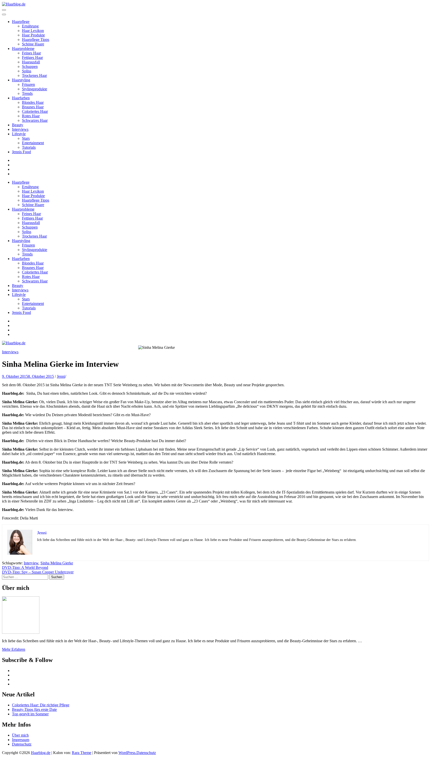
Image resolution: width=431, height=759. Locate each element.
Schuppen (30, 66)
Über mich (20, 735)
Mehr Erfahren (13, 649)
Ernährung (30, 26)
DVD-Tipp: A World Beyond (25, 567)
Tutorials (29, 147)
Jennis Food (21, 152)
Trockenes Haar (34, 75)
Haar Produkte (33, 35)
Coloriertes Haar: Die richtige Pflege (40, 705)
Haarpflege (20, 21)
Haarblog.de (40, 753)
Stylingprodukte (34, 89)
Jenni (61, 376)
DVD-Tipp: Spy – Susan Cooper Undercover (38, 572)
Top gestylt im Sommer (30, 714)
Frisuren (28, 84)
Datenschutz (21, 744)
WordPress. (127, 753)
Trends (27, 93)
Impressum (20, 740)
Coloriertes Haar (35, 111)
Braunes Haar (33, 107)
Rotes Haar (31, 116)
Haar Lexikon (33, 30)
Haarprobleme (23, 48)
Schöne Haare (33, 44)
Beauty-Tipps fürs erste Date (34, 709)
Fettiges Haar (32, 57)
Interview (31, 563)
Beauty (17, 125)
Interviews (20, 129)
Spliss (26, 71)
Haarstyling (21, 80)
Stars (26, 138)
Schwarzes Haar (35, 120)
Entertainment (33, 143)
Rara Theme (81, 753)
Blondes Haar (33, 102)
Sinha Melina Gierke (56, 563)
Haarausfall (31, 62)
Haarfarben (21, 98)
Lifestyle (19, 134)
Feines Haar (31, 53)
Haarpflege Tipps (35, 39)
